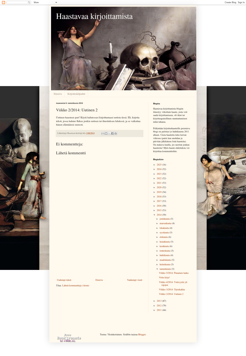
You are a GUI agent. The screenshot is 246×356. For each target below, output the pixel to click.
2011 (159, 310)
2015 (159, 210)
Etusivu (58, 93)
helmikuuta (165, 264)
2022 (159, 178)
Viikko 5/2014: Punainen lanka (173, 272)
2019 (159, 192)
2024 (159, 169)
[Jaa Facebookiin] (112, 133)
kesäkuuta (165, 246)
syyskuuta (165, 232)
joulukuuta (165, 218)
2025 (159, 164)
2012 (159, 305)
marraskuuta (166, 223)
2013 (159, 300)
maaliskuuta (166, 259)
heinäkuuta (165, 241)
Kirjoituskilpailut (76, 93)
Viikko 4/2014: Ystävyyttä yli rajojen (173, 283)
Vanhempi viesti (134, 279)
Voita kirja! (164, 277)
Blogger (142, 334)
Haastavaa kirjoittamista (94, 15)
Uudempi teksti (64, 279)
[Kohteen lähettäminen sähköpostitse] (103, 133)
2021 (159, 182)
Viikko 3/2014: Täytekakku (172, 289)
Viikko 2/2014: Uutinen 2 (171, 293)
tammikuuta (166, 268)
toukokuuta (165, 250)
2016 (159, 205)
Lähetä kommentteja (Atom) (75, 285)
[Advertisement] (99, 253)
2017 (159, 201)
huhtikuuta (165, 255)
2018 (159, 196)
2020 (159, 187)
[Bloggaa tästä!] (106, 133)
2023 (159, 173)
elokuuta (164, 237)
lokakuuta (165, 227)
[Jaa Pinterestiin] (115, 133)
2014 (159, 214)
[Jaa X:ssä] (109, 133)
